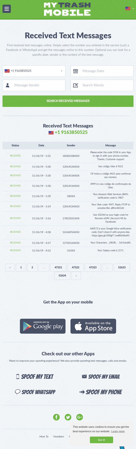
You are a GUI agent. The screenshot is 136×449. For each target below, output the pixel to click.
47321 (58, 267)
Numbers (58, 436)
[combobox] (34, 71)
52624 (62, 275)
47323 (93, 267)
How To (43, 436)
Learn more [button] (118, 431)
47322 (75, 267)
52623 (122, 267)
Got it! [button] (101, 440)
